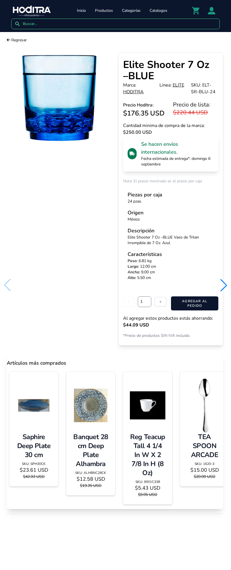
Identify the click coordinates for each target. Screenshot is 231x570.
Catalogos (158, 10)
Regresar (18, 40)
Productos (104, 10)
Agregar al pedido (194, 303)
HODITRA (133, 92)
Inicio (81, 10)
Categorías (131, 10)
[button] (223, 285)
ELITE (178, 85)
